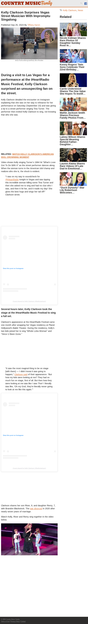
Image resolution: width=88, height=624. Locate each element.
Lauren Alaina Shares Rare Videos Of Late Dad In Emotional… (72, 166)
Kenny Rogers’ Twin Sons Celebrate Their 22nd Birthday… (72, 67)
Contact (23, 621)
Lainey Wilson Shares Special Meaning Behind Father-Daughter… (72, 141)
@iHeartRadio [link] (12, 179)
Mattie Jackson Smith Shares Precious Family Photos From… (73, 115)
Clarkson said (20, 374)
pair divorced (36, 508)
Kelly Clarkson (70, 10)
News (80, 10)
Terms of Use (5, 621)
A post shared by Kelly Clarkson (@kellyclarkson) (29, 301)
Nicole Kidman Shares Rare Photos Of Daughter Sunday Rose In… (73, 42)
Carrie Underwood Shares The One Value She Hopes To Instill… (73, 91)
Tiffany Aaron (33, 25)
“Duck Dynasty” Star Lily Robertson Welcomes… (72, 190)
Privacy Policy (15, 621)
